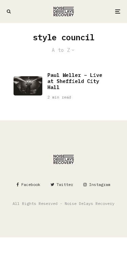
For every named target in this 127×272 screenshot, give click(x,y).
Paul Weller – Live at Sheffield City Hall (74, 81)
